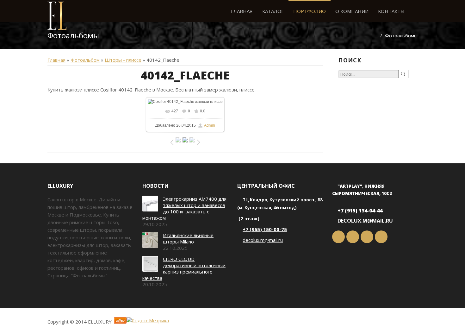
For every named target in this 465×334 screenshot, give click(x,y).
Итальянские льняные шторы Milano (188, 238)
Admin (209, 125)
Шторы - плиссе (123, 60)
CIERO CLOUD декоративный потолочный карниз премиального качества (184, 268)
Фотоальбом (85, 60)
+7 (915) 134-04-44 (360, 210)
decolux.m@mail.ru (263, 240)
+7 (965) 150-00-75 (265, 229)
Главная (56, 60)
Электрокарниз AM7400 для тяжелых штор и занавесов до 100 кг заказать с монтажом (184, 208)
